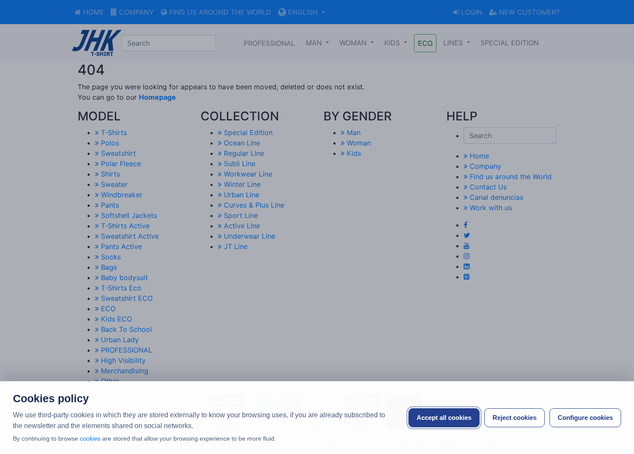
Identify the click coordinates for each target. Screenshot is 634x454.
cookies (90, 438)
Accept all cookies (444, 417)
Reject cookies (515, 417)
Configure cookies (585, 417)
